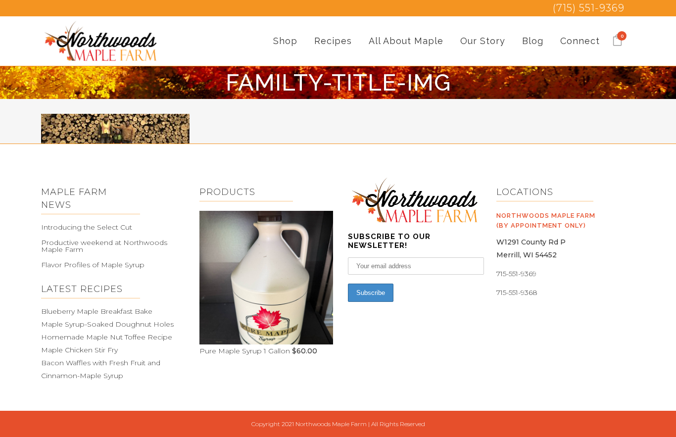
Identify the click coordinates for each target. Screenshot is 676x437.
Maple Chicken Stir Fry (79, 349)
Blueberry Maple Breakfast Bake (96, 311)
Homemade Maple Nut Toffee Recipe (106, 337)
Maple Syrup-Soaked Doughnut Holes (107, 324)
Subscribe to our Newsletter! (389, 241)
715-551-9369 (516, 273)
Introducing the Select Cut (86, 227)
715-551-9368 (516, 292)
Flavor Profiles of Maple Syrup (93, 264)
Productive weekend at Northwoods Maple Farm (104, 246)
